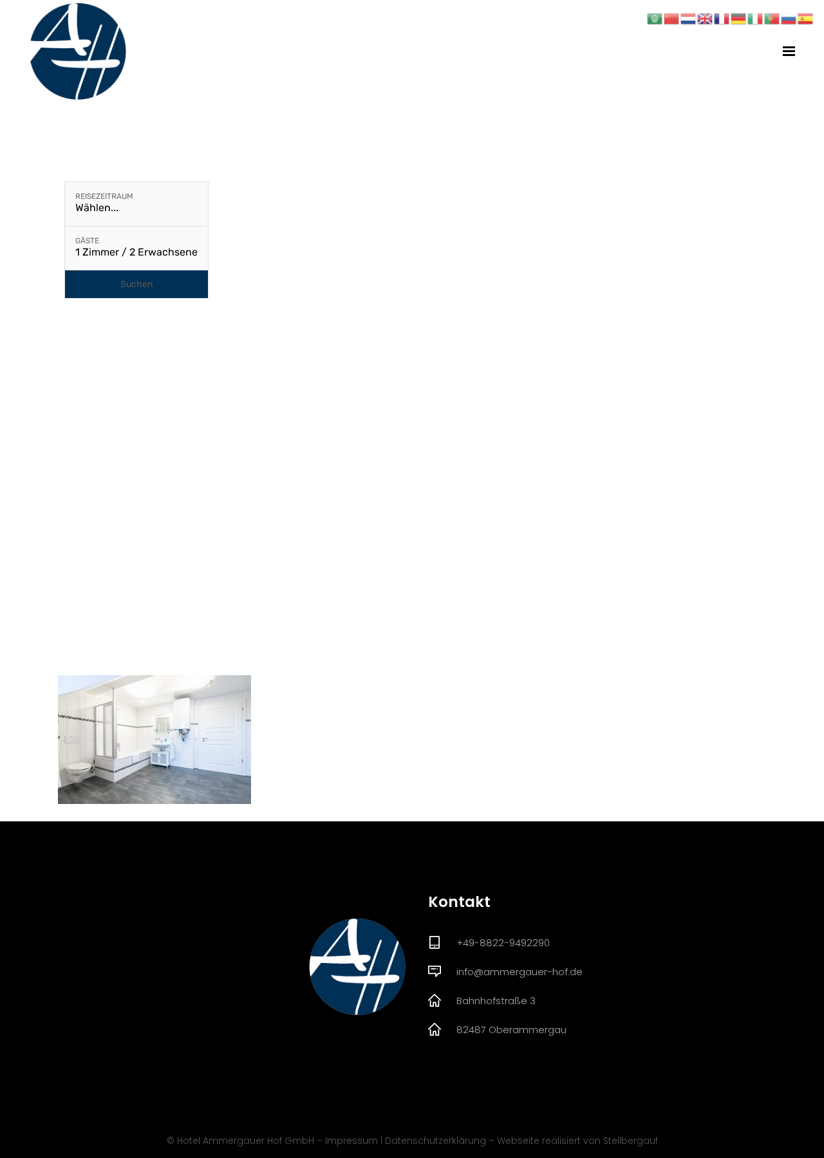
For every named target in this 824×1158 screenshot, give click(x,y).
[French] (722, 18)
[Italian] (755, 18)
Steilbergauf (630, 1140)
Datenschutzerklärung (435, 1140)
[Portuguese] (772, 18)
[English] (705, 18)
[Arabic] (655, 18)
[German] (739, 18)
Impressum (351, 1140)
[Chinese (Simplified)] (672, 18)
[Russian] (789, 18)
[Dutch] (688, 18)
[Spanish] (806, 18)
